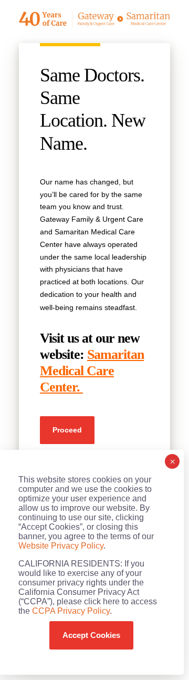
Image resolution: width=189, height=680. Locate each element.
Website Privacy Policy (60, 545)
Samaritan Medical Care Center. (92, 371)
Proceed (67, 430)
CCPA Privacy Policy (71, 610)
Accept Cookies (91, 635)
